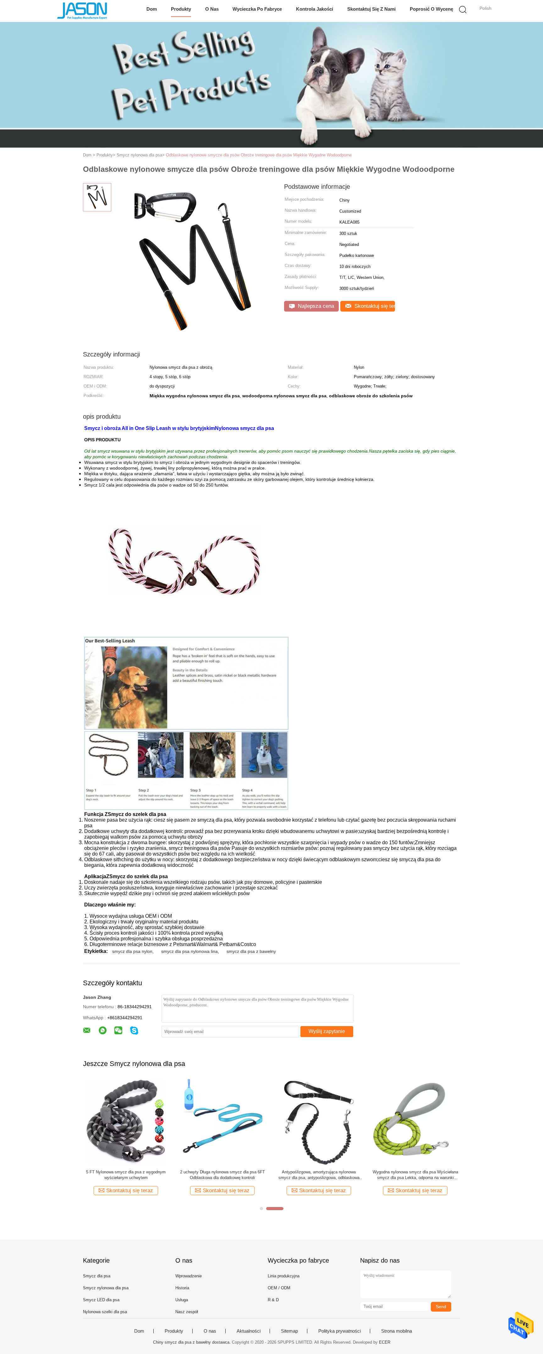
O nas (212, 9)
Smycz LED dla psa (101, 1299)
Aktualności (249, 1331)
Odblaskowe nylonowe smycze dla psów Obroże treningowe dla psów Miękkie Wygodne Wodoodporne (259, 155)
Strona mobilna (396, 1331)
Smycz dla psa (96, 1276)
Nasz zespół (186, 1311)
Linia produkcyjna (283, 1276)
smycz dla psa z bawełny (251, 951)
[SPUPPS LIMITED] (82, 11)
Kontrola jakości (314, 9)
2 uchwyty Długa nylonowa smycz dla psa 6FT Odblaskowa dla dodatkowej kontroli (222, 1175)
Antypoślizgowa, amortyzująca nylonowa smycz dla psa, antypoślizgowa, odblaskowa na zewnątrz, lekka (318, 1175)
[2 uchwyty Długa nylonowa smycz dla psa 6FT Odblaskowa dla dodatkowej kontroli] (222, 1122)
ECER (384, 1342)
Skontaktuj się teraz (374, 306)
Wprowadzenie (188, 1276)
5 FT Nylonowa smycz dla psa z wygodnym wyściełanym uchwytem (126, 1175)
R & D (273, 1299)
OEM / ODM (279, 1288)
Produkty (181, 9)
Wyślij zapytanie (327, 1031)
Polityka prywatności (339, 1331)
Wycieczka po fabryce (257, 9)
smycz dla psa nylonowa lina (189, 951)
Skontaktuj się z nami (371, 9)
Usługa (181, 1299)
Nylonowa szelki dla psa (105, 1311)
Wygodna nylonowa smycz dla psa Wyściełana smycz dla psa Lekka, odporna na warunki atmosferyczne (415, 1175)
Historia (182, 1288)
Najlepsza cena (315, 306)
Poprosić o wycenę (431, 9)
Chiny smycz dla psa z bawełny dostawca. (192, 1342)
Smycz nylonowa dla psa (106, 1288)
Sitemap (289, 1331)
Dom (151, 9)
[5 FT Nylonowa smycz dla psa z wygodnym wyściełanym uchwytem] (126, 1122)
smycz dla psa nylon (132, 951)
